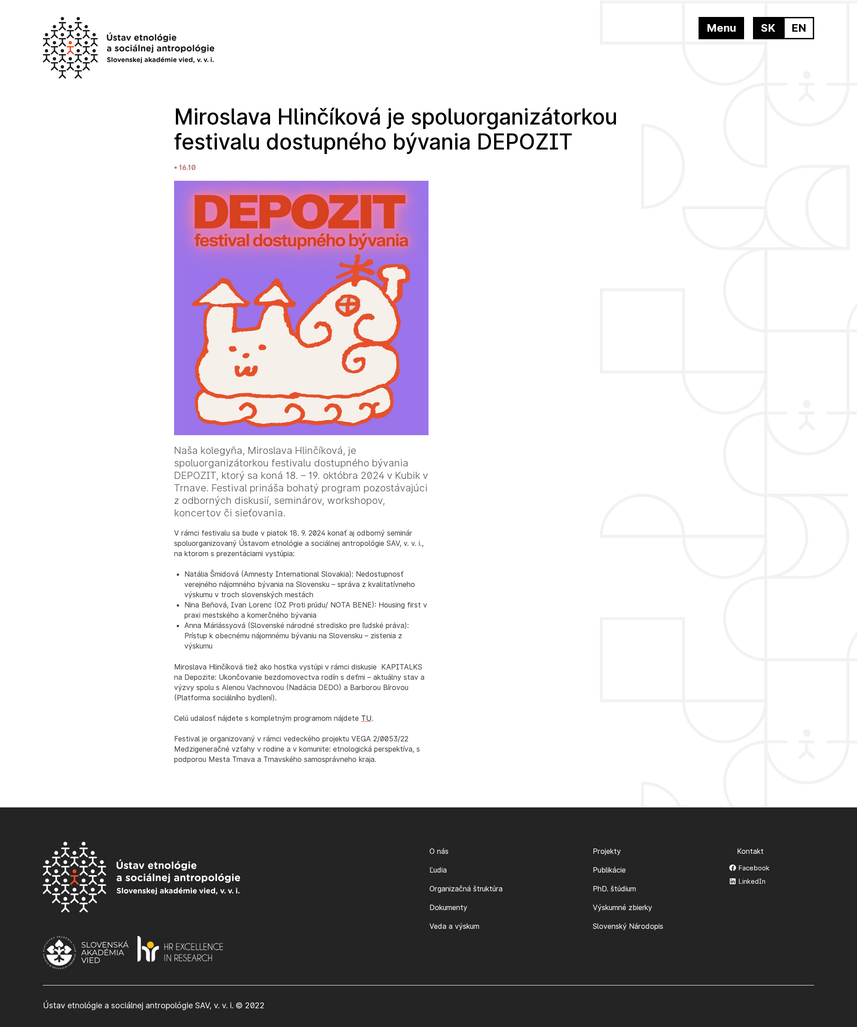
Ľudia (438, 869)
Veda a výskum (454, 926)
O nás (439, 851)
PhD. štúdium (614, 888)
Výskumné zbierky (622, 907)
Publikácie (609, 869)
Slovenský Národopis (628, 926)
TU (366, 718)
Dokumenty (448, 907)
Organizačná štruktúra (466, 888)
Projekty (607, 851)
